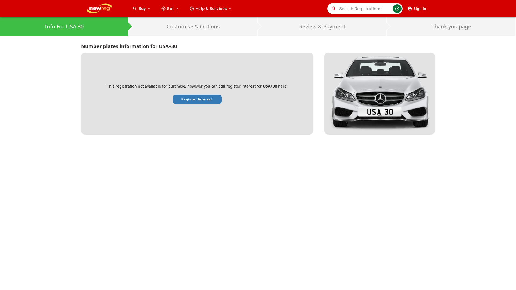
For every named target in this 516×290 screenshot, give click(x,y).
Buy (144, 8)
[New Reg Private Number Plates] (103, 8)
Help (211, 8)
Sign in (419, 8)
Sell (170, 8)
